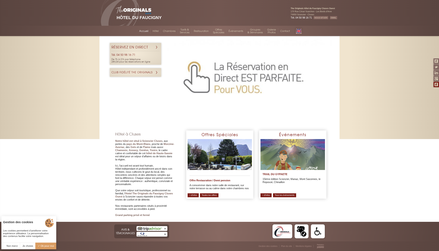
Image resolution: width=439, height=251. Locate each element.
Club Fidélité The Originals (132, 72)
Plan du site (286, 246)
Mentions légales (304, 246)
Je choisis (27, 245)
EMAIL (333, 18)
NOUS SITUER (321, 18)
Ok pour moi (47, 245)
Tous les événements (284, 195)
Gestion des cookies (268, 246)
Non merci (12, 245)
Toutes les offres (209, 195)
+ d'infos (193, 195)
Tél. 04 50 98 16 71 (301, 17)
